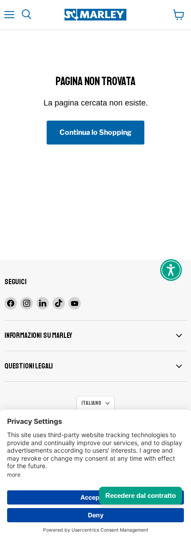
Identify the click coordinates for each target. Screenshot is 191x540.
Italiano (91, 403)
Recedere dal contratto (140, 495)
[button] (171, 270)
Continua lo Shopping (95, 132)
